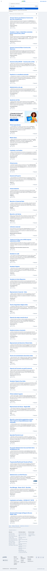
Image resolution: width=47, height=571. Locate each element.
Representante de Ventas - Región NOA (20, 406)
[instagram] (39, 557)
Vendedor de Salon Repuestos (17, 279)
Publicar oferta (23, 562)
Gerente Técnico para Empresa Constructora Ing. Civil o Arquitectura (21, 18)
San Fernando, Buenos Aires (13, 538)
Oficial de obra (13, 163)
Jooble (43, 568)
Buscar (23, 8)
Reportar (35, 43)
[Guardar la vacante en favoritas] (36, 18)
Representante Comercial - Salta (18, 292)
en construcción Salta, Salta (23, 552)
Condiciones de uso (6, 568)
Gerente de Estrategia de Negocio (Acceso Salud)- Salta (21, 513)
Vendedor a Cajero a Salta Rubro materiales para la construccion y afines (21, 32)
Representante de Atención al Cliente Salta (21, 343)
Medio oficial (13, 137)
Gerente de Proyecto (15, 176)
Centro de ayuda (16, 561)
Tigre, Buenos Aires (11, 533)
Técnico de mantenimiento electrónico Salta (21, 355)
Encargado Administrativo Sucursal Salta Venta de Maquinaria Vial (22, 448)
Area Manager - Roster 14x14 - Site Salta (20, 487)
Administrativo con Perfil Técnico (18, 474)
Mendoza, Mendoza (12, 541)
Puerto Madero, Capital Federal (13, 545)
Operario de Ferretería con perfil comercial (21, 368)
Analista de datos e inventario (17, 330)
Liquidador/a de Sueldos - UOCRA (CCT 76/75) (22, 500)
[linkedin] (43, 557)
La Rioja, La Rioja (11, 537)
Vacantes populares (31, 533)
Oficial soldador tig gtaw (16, 394)
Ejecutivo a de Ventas (15, 214)
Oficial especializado (15, 125)
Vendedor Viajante (15, 266)
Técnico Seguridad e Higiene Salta (19, 304)
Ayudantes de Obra (15, 100)
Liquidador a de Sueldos (16, 150)
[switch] (36, 13)
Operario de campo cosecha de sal (19, 317)
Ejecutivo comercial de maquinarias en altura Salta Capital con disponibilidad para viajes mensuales (21, 421)
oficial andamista (14, 188)
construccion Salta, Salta (22, 533)
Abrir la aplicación (43, 1)
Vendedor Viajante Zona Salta (17, 381)
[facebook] (36, 557)
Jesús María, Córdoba (12, 542)
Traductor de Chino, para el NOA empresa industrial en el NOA (20, 240)
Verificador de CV (30, 561)
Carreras (15, 560)
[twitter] (41, 557)
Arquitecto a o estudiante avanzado (19, 74)
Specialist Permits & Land (16, 435)
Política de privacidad (13, 568)
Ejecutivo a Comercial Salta (17, 201)
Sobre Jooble (16, 558)
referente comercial (15, 227)
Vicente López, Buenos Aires (13, 536)
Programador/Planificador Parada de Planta (21, 462)
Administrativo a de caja (16, 87)
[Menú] (1, 1)
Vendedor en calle (14, 253)
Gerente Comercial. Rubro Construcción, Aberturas (20, 48)
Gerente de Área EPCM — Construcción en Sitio (22, 61)
